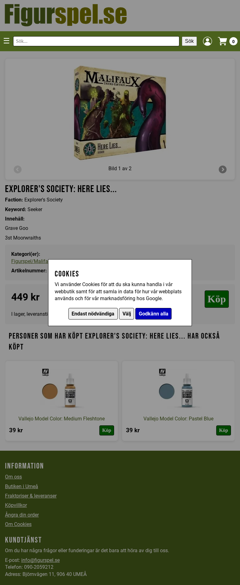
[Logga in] (207, 41)
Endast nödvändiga (93, 314)
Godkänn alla (153, 314)
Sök (189, 41)
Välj (126, 314)
